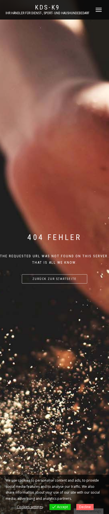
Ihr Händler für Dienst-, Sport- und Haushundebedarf (47, 13)
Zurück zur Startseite (54, 279)
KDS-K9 (47, 7)
